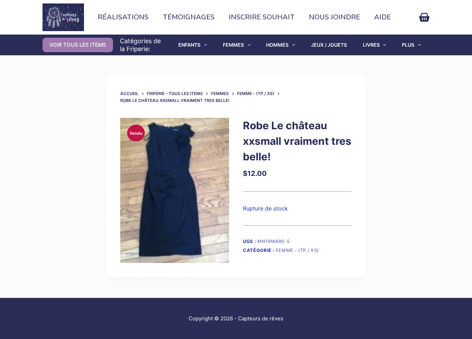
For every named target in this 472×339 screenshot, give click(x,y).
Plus (408, 45)
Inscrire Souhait (262, 17)
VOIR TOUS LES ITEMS (77, 44)
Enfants (189, 45)
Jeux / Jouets (329, 45)
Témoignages (189, 17)
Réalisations (123, 17)
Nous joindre (334, 17)
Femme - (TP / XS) (297, 250)
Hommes (277, 45)
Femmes (233, 45)
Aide (382, 17)
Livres (371, 45)
